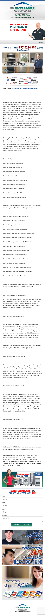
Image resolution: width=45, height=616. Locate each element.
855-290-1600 (18, 27)
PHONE (4, 503)
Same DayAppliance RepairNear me (34, 535)
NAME (3, 496)
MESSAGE (4, 515)
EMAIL (3, 509)
